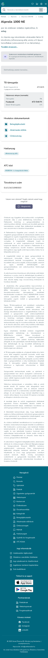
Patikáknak (23, 602)
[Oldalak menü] (46, 4)
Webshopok (21, 497)
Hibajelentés (26, 206)
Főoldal (19, 477)
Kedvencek (20, 501)
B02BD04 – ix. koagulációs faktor (16, 171)
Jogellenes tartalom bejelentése (25, 565)
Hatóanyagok (21, 534)
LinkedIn (25, 630)
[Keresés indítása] (41, 10)
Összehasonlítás (22, 509)
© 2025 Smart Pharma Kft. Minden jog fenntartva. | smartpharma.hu (24, 642)
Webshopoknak (25, 606)
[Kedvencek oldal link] (32, 4)
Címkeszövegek (22, 525)
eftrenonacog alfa (11, 153)
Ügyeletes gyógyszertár (25, 493)
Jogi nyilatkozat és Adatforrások (25, 561)
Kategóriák (20, 513)
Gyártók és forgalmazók (25, 538)
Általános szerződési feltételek (25, 557)
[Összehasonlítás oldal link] (37, 4)
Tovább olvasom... (9, 47)
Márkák (3, 17)
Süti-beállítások (19, 569)
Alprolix (13, 17)
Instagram (26, 626)
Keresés (19, 481)
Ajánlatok (20, 485)
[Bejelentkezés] (41, 4)
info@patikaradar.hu (28, 647)
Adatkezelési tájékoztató (22, 553)
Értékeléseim (21, 505)
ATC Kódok (20, 542)
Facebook (25, 622)
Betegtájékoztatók (23, 517)
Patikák (19, 489)
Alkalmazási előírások (24, 521)
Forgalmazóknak (25, 610)
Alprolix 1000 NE (27, 17)
